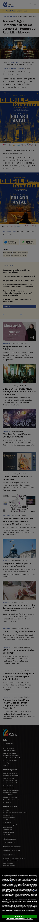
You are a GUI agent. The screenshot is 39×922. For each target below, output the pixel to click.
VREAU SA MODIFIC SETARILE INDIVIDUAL (19, 919)
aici (34, 890)
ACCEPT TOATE (19, 916)
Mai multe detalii (10, 881)
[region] (19, 895)
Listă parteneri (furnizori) (7, 912)
